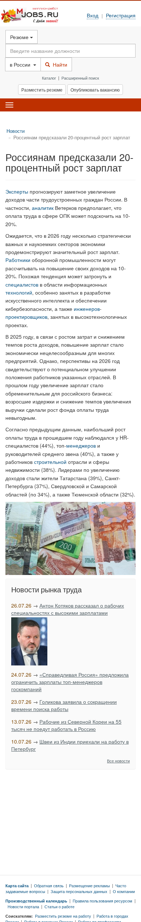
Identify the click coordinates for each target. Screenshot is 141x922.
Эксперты (16, 191)
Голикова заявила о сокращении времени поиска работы (64, 705)
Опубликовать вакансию (95, 89)
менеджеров (81, 445)
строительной (50, 461)
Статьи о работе (59, 906)
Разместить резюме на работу (63, 916)
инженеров (87, 308)
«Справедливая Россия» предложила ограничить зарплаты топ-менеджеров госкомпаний (70, 682)
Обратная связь (49, 885)
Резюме (20, 37)
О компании (124, 891)
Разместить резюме (42, 89)
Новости (16, 131)
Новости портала (23, 906)
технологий (18, 292)
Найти (58, 64)
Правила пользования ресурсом (102, 901)
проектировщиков (26, 316)
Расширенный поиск (80, 78)
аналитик (43, 207)
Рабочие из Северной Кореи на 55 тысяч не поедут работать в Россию (66, 725)
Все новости (118, 761)
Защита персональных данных (79, 891)
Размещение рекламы (89, 885)
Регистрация (121, 15)
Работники (17, 259)
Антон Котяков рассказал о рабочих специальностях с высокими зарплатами (67, 609)
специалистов (21, 284)
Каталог (49, 78)
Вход (92, 15)
